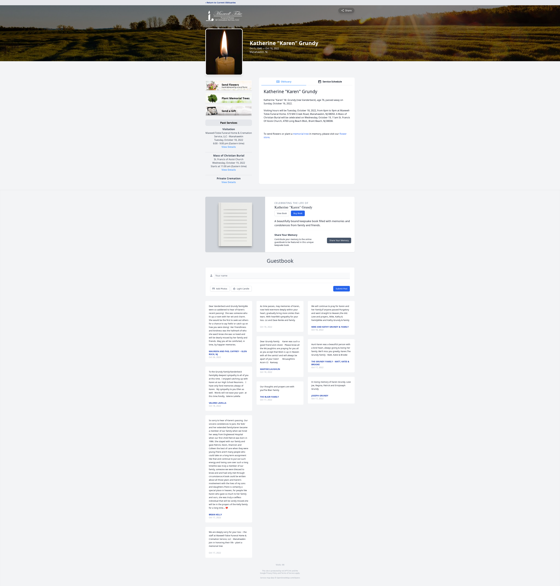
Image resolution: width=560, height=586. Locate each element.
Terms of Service (288, 573)
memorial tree (301, 133)
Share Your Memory (339, 240)
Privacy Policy (271, 573)
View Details (229, 147)
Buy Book (297, 213)
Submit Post (341, 288)
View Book (282, 213)
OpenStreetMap (283, 578)
